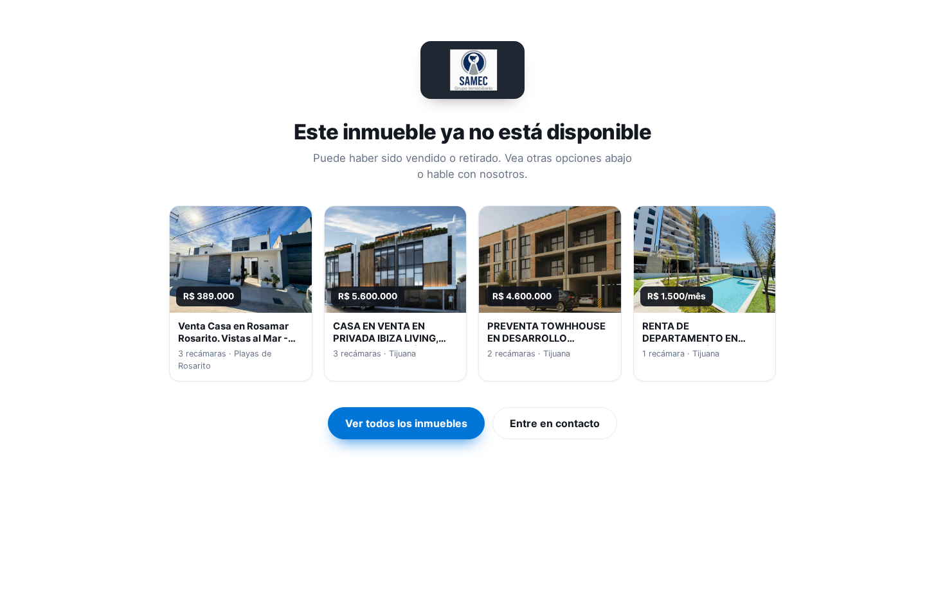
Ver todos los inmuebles (406, 423)
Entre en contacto (555, 423)
